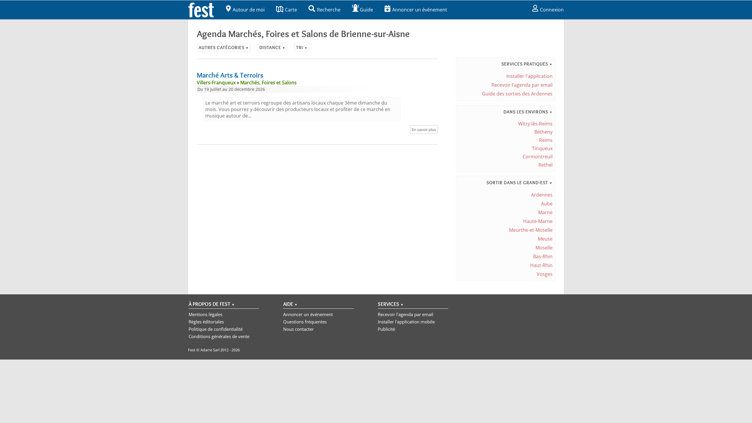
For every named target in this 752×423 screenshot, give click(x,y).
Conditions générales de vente (219, 336)
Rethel (545, 165)
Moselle (544, 247)
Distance (272, 47)
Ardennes (542, 195)
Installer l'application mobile (406, 322)
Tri (302, 47)
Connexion (552, 9)
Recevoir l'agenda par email (522, 85)
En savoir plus (424, 129)
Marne (545, 212)
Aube (547, 203)
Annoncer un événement (419, 9)
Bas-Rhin (543, 256)
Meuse (545, 239)
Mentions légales (205, 314)
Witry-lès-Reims (535, 123)
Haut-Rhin (541, 265)
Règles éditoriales (206, 322)
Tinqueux (542, 148)
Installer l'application (529, 76)
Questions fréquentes (305, 322)
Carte (291, 9)
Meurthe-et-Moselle (531, 230)
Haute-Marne (538, 221)
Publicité (386, 329)
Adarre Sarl (209, 349)
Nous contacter (298, 329)
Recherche (328, 9)
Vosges (545, 274)
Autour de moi (249, 9)
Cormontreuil (538, 156)
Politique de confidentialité (216, 329)
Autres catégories (224, 47)
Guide (366, 9)
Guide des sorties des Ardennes (517, 93)
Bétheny (543, 132)
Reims (546, 140)
